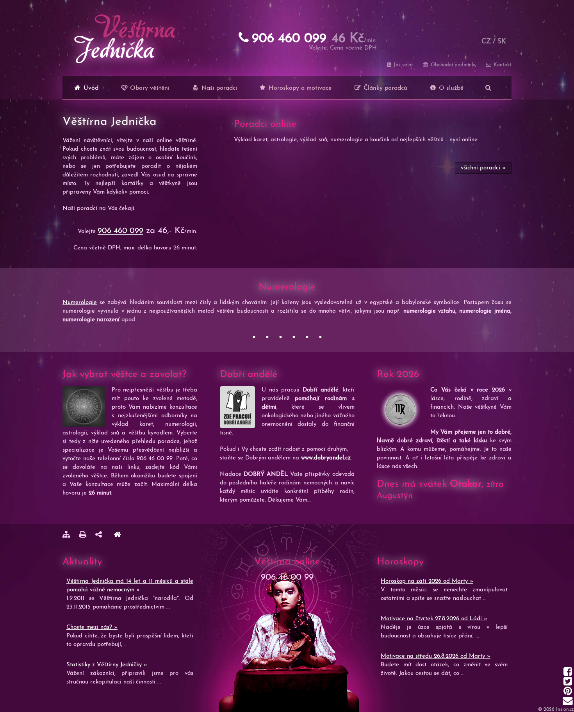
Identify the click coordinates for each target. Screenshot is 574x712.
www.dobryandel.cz (326, 458)
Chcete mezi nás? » (92, 627)
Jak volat (402, 65)
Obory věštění (148, 88)
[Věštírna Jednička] (117, 536)
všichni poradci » (483, 168)
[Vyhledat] (488, 87)
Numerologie (79, 303)
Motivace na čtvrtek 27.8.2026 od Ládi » (434, 619)
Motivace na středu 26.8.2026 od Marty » (435, 656)
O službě (450, 88)
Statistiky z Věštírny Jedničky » (106, 665)
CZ (486, 41)
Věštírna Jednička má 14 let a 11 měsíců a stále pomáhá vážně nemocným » (129, 585)
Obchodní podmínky (452, 65)
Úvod (90, 88)
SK (501, 41)
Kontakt (502, 65)
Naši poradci (218, 88)
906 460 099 (120, 231)
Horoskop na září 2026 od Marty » (427, 581)
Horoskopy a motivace (299, 88)
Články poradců (384, 88)
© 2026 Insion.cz (556, 709)
